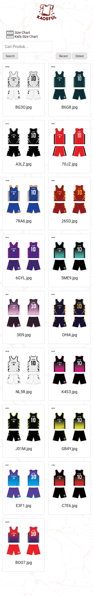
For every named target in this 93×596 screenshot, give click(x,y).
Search (10, 56)
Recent (63, 56)
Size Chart (22, 33)
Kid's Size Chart (26, 37)
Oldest (79, 56)
